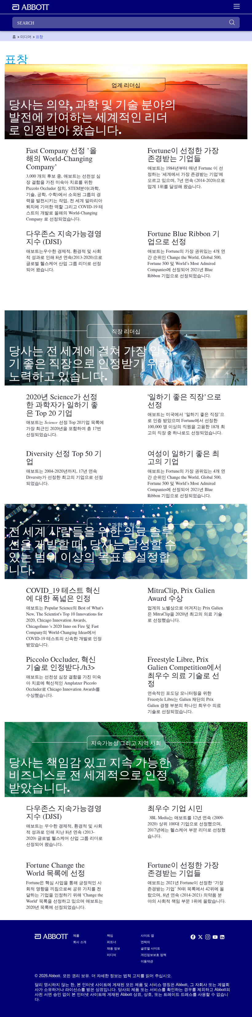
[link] (14, 36)
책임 (110, 935)
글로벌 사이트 (150, 948)
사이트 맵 (147, 935)
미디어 (111, 955)
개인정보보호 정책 (153, 955)
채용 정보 (113, 948)
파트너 (111, 942)
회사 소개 (79, 942)
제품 (76, 935)
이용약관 (147, 961)
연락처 (145, 942)
